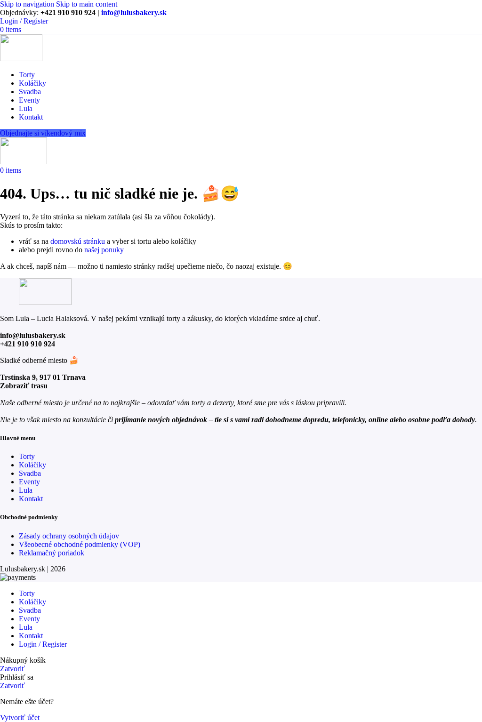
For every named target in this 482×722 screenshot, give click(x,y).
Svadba (30, 473)
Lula (25, 490)
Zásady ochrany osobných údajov (69, 536)
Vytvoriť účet (20, 718)
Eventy (29, 482)
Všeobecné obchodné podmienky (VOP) (79, 544)
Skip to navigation (28, 4)
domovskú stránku (77, 241)
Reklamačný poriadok (51, 553)
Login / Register (43, 644)
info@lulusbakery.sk (134, 12)
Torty (27, 456)
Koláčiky (32, 465)
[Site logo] (21, 59)
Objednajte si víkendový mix (43, 133)
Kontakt (31, 499)
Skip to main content (86, 4)
